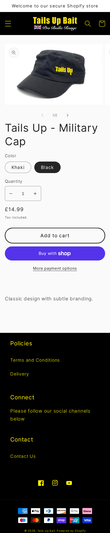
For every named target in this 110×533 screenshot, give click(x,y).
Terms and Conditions (35, 360)
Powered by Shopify (71, 530)
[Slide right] (67, 115)
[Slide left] (42, 115)
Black (47, 167)
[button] (8, 24)
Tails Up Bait (46, 530)
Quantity (14, 181)
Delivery (19, 374)
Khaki (18, 167)
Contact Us (23, 456)
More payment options (55, 268)
